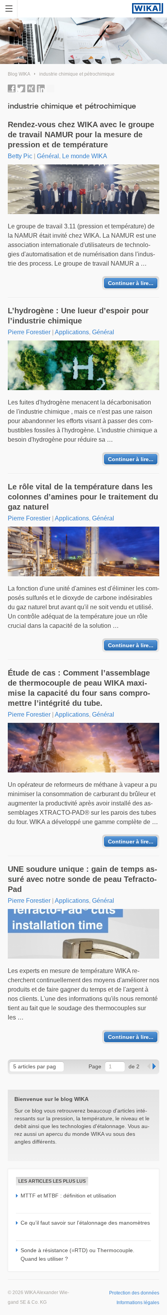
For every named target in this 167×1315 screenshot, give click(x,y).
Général (48, 156)
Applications (72, 332)
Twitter (21, 88)
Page (95, 1066)
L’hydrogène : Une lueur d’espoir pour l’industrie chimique (78, 315)
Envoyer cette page (50, 88)
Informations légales (138, 1302)
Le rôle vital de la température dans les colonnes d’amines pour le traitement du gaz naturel (83, 496)
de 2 (134, 1066)
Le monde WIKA (84, 156)
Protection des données (134, 1293)
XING (31, 88)
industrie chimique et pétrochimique (77, 74)
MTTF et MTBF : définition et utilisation (68, 1195)
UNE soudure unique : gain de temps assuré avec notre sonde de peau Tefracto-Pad (82, 879)
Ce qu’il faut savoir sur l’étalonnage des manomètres (85, 1223)
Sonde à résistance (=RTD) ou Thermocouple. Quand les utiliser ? (77, 1254)
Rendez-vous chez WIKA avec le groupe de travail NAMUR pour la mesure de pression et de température (81, 134)
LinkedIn (41, 88)
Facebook (12, 88)
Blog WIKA (19, 74)
